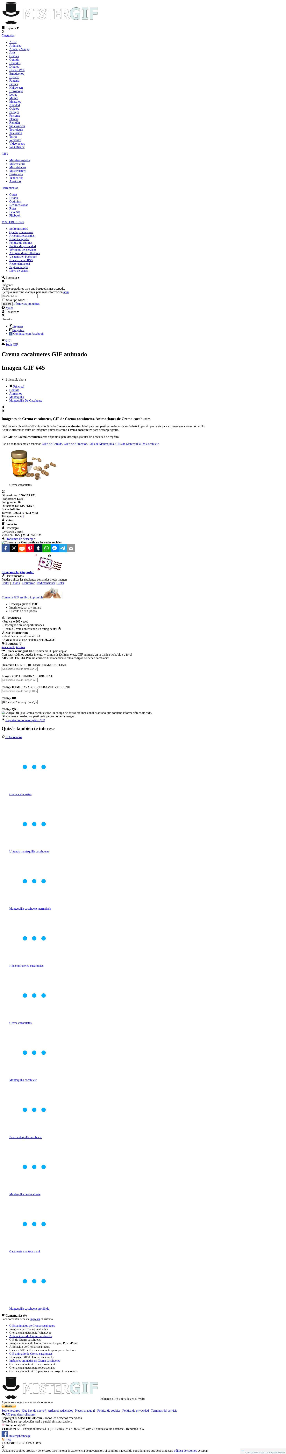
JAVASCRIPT (31, 687)
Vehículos (15, 140)
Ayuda (9, 308)
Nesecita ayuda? (19, 239)
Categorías (8, 35)
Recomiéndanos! (19, 263)
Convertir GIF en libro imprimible (22, 597)
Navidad (14, 105)
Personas (14, 115)
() (8, 340)
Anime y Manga (19, 49)
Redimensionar (18, 205)
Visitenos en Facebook (23, 256)
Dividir (13, 198)
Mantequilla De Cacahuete (25, 400)
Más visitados (17, 167)
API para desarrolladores (24, 253)
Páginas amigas (18, 267)
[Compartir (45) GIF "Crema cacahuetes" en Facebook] (6, 548)
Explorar (12, 28)
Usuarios (12, 312)
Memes (13, 98)
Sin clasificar (17, 126)
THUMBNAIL (28, 676)
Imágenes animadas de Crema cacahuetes (34, 1360)
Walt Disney (17, 147)
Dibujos (14, 66)
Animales (15, 45)
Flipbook (14, 215)
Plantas (13, 119)
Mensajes (15, 101)
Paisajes (14, 112)
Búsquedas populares (26, 303)
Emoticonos (16, 73)
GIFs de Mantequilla (101, 443)
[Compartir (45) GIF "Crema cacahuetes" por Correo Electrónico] (71, 548)
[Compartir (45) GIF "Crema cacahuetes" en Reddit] (22, 548)
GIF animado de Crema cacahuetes (30, 1353)
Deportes (14, 63)
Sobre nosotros (18, 228)
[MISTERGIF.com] (50, 24)
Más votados (17, 163)
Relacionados (13, 737)
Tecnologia (16, 129)
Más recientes (17, 170)
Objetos (14, 108)
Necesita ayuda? (85, 1410)
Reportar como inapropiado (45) (25, 720)
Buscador (12, 277)
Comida (14, 59)
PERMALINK (49, 665)
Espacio (14, 77)
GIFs (5, 153)
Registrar (18, 330)
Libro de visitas (18, 270)
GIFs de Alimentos (75, 443)
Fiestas (13, 84)
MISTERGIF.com (13, 222)
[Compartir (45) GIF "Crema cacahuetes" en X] (14, 548)
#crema (20, 647)
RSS (8, 1439)
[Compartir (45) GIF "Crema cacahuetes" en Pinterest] (30, 548)
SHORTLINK (31, 665)
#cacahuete (8, 647)
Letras (13, 94)
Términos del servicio (22, 249)
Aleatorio (15, 181)
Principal (18, 386)
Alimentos (15, 393)
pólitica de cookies (185, 1450)
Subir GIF (11, 344)
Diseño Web (17, 70)
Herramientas (10, 188)
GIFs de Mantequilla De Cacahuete (137, 443)
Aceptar (203, 1450)
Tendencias (16, 177)
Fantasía (14, 80)
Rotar (12, 208)
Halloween (16, 87)
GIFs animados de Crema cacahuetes (32, 1325)
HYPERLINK (61, 687)
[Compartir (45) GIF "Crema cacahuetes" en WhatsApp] (46, 548)
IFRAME (46, 687)
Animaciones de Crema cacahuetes (30, 1336)
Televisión (15, 133)
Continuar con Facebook (28, 333)
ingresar (35, 1319)
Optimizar (15, 201)
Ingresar (17, 326)
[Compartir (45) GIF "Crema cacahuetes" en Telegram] (63, 548)
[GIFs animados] (50, 1398)
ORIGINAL (45, 676)
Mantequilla (16, 397)
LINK (63, 665)
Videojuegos (17, 143)
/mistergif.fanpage (19, 1435)
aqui (66, 292)
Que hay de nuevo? (21, 232)
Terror (13, 136)
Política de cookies (20, 242)
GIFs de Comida (52, 443)
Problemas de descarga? (20, 539)
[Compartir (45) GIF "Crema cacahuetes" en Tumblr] (38, 548)
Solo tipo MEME (16, 300)
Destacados (16, 174)
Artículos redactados (21, 235)
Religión (14, 122)
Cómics (14, 56)
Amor (13, 42)
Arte (12, 52)
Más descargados (19, 160)
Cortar (13, 194)
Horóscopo (16, 91)
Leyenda (14, 212)
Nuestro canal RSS (21, 260)
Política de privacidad (22, 246)
